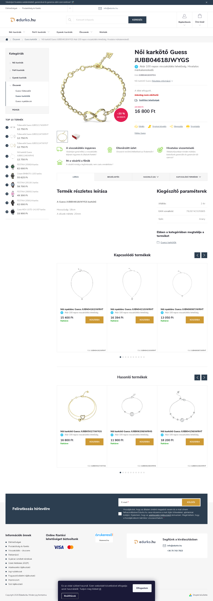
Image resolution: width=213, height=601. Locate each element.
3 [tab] (125, 357)
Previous (197, 255)
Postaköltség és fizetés (31, 8)
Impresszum (13, 580)
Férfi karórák (18, 70)
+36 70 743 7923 (175, 550)
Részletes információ (161, 81)
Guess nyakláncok (24, 101)
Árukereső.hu (104, 540)
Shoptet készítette (200, 595)
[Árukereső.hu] (104, 535)
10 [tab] (144, 357)
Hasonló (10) (149, 177)
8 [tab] (138, 357)
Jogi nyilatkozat (15, 571)
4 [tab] (128, 357)
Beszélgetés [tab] (113, 177)
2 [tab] (123, 357)
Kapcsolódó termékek (187, 177)
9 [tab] (141, 357)
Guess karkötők (23, 96)
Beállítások (70, 596)
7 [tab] (136, 357)
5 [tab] (131, 357)
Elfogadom (142, 588)
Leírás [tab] (76, 177)
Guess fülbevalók (23, 91)
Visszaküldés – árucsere (19, 550)
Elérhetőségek (11, 8)
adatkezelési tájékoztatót (160, 515)
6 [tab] (133, 357)
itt (100, 589)
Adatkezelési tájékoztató (19, 567)
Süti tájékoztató (15, 584)
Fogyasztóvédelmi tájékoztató (21, 575)
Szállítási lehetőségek (149, 100)
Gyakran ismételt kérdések (20, 559)
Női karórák (17, 62)
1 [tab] (120, 357)
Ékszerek (17, 85)
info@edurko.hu (174, 545)
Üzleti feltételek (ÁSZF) (18, 563)
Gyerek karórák (19, 77)
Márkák (15, 109)
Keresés (137, 19)
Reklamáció (13, 554)
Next (204, 255)
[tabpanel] (82, 307)
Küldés (191, 502)
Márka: (140, 133)
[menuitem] (17, 32)
